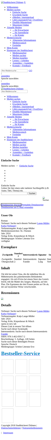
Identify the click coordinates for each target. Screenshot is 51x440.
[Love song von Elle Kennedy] (21, 373)
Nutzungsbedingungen (32, 428)
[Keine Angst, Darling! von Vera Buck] (35, 373)
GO (30, 70)
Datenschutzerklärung (11, 428)
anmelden (5, 76)
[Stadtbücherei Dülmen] (12, 2)
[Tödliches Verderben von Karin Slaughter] (21, 406)
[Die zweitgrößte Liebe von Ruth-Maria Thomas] (7, 406)
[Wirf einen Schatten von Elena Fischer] (35, 406)
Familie (4, 334)
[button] (46, 199)
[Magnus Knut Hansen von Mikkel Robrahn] (7, 373)
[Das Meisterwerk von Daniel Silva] (7, 389)
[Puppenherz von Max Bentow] (35, 389)
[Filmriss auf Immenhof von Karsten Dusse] (7, 422)
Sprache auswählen (9, 78)
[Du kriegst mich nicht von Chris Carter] (21, 389)
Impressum (8, 433)
